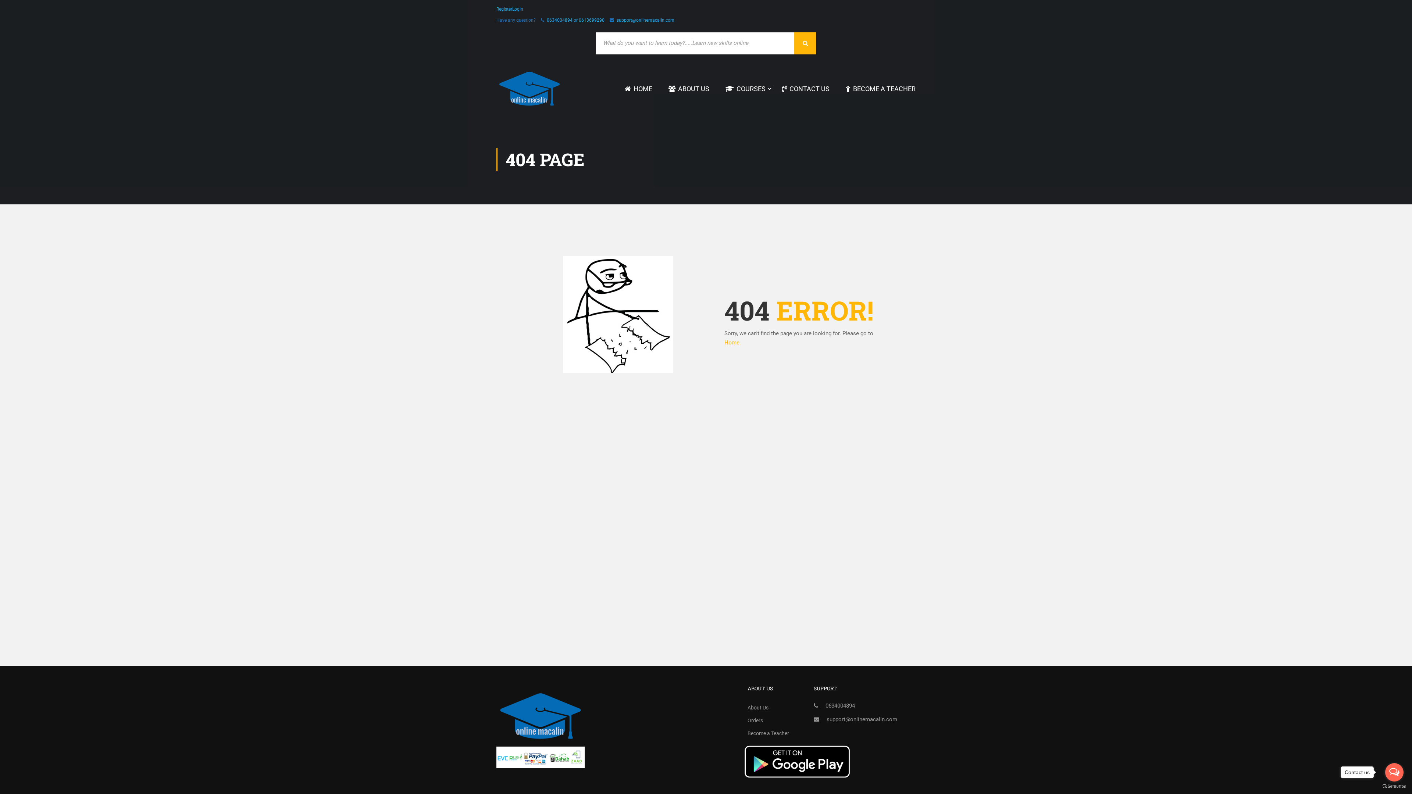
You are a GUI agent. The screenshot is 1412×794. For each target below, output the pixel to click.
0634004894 (840, 705)
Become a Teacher (884, 89)
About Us (693, 89)
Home (643, 89)
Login (517, 9)
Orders (755, 720)
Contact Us (809, 89)
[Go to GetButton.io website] (1394, 786)
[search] (805, 43)
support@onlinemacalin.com (645, 20)
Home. (732, 342)
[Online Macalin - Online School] (529, 88)
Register (504, 9)
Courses (751, 89)
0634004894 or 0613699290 (576, 20)
